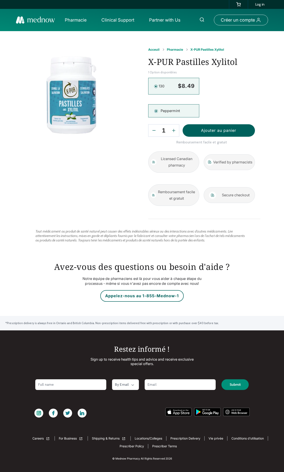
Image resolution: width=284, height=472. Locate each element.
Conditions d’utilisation (247, 438)
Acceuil (154, 49)
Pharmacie (175, 49)
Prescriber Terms (164, 446)
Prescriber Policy (132, 446)
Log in (259, 4)
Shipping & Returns (106, 438)
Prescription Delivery (185, 438)
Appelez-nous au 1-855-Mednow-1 (142, 295)
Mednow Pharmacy (127, 458)
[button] (77, 20)
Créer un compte (238, 20)
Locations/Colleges (148, 438)
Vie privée (216, 438)
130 (161, 86)
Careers (38, 438)
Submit (235, 384)
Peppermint (170, 110)
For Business (68, 438)
